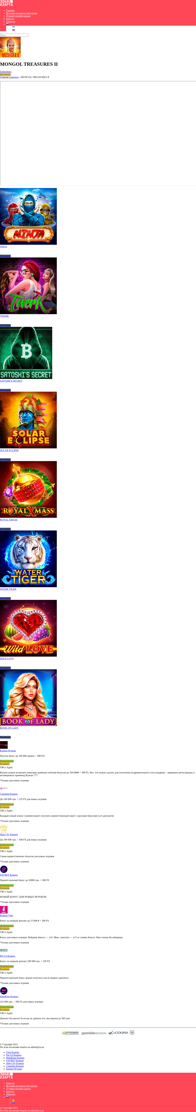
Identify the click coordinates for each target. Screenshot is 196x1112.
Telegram (10, 21)
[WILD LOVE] (28, 655)
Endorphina (5, 71)
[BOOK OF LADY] (28, 725)
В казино (4, 764)
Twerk (4, 316)
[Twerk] (28, 313)
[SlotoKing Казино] (4, 993)
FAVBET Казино (9, 875)
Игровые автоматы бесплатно (21, 13)
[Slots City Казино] (4, 831)
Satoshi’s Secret (11, 381)
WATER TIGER (8, 589)
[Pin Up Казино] (4, 953)
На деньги (5, 74)
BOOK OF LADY (9, 728)
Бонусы (10, 18)
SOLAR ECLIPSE (9, 450)
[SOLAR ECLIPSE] (28, 447)
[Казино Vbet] (4, 912)
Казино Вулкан (8, 750)
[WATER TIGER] (28, 586)
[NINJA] (28, 244)
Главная (10, 10)
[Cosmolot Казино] (4, 791)
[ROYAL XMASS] (28, 517)
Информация (7, 761)
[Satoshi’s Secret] (26, 378)
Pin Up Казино (7, 956)
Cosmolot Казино (9, 794)
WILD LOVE (7, 658)
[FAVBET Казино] (4, 872)
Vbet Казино (12, 1052)
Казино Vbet (6, 915)
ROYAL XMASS (8, 519)
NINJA (3, 246)
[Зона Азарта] (6, 5)
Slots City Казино (9, 834)
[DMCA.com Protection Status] (70, 1034)
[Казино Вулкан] (4, 748)
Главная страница (9, 77)
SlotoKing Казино (9, 996)
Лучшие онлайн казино (18, 16)
